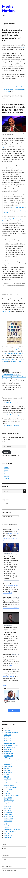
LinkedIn (6, 476)
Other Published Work (9, 863)
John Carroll (7, 779)
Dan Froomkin (8, 749)
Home (4, 844)
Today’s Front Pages (10, 831)
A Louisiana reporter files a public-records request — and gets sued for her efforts (14, 89)
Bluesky (6, 470)
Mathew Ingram (8, 789)
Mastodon (7, 474)
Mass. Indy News (7, 866)
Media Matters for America (11, 795)
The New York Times (8, 359)
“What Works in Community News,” (13, 353)
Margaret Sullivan (9, 785)
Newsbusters (7, 806)
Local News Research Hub (11, 783)
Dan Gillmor (7, 751)
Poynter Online (8, 816)
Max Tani (6, 791)
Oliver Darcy (7, 810)
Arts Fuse (6, 728)
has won (22, 47)
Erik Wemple (7, 758)
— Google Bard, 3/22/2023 (10, 402)
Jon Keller (6, 781)
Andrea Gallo (5, 96)
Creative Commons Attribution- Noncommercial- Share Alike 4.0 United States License (14, 377)
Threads (6, 472)
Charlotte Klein (8, 741)
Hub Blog (6, 768)
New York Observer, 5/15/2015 (13, 415)
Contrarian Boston (9, 747)
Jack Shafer (7, 770)
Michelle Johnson (9, 800)
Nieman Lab (7, 808)
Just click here (6, 311)
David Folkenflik (8, 755)
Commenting (6, 855)
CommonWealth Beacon (11, 745)
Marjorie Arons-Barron (10, 787)
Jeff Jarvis (6, 776)
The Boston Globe (15, 361)
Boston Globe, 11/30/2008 (11, 425)
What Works (7, 837)
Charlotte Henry (8, 739)
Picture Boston (8, 814)
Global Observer (8, 766)
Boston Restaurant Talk (11, 732)
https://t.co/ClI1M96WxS (18, 207)
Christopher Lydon (9, 743)
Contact (4, 852)
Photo (21, 133)
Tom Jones (7, 833)
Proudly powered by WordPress (17, 875)
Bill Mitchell (7, 730)
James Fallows (8, 772)
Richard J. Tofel (8, 818)
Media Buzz (7, 793)
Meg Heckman (8, 797)
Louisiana (17, 96)
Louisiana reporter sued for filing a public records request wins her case (12, 35)
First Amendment (15, 95)
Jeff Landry (11, 96)
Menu (4, 15)
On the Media (8, 812)
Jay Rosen (6, 774)
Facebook (6, 467)
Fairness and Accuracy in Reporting (14, 760)
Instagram (7, 478)
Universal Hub (8, 835)
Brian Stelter (7, 734)
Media (21, 95)
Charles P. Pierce (8, 737)
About (4, 848)
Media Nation (8, 8)
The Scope (7, 825)
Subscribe (7, 452)
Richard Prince (8, 820)
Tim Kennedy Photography (12, 829)
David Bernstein (8, 753)
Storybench (7, 823)
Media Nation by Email (9, 870)
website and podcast (15, 349)
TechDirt (6, 827)
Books (4, 859)
